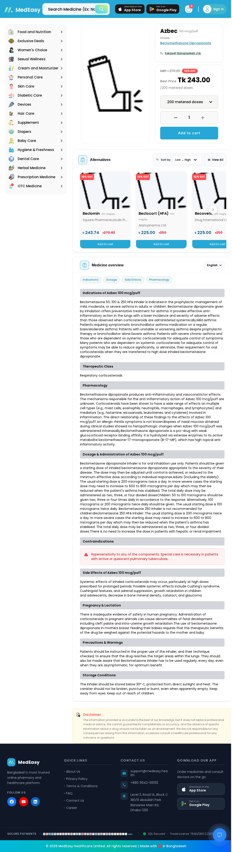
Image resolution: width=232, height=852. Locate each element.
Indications (91, 280)
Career (70, 812)
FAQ (68, 798)
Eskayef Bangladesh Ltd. (181, 53)
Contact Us (74, 805)
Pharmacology (159, 280)
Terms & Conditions (81, 790)
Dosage (111, 280)
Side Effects (133, 280)
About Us (72, 776)
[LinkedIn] (35, 806)
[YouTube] (23, 806)
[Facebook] (11, 806)
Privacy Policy (76, 783)
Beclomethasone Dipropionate (184, 43)
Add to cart (187, 133)
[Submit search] (98, 9)
